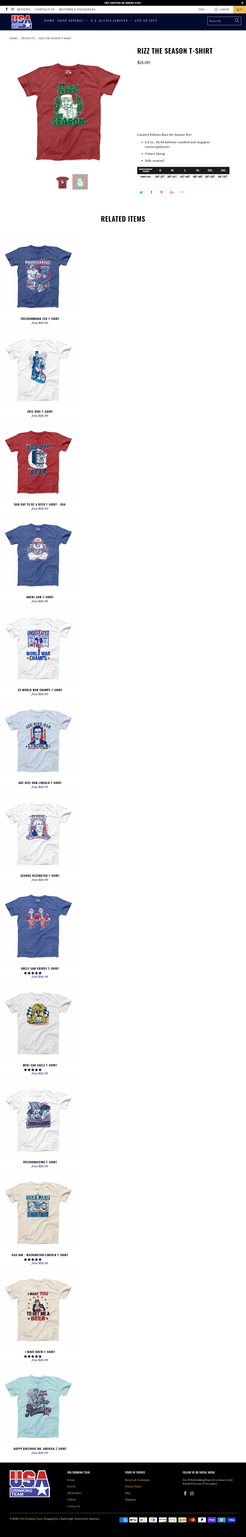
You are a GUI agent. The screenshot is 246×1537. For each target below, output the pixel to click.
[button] (33, 973)
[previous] (16, 109)
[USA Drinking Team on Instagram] (12, 9)
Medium (189, 88)
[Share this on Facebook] (151, 192)
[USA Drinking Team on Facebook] (6, 9)
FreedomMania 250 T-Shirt (40, 273)
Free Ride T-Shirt (40, 366)
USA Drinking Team (31, 1518)
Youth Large (150, 88)
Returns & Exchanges (77, 9)
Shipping (130, 1499)
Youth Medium (179, 79)
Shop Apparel (71, 20)
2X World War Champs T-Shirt (40, 644)
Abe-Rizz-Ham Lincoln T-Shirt (40, 737)
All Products (74, 1493)
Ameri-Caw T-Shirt (40, 551)
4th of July (146, 20)
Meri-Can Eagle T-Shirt (40, 1019)
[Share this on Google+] (172, 192)
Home (49, 20)
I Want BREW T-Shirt (40, 1306)
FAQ (127, 1493)
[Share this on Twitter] (141, 192)
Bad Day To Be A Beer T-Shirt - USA (40, 459)
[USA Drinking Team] (21, 21)
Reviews (24, 9)
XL (157, 98)
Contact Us (45, 9)
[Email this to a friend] (182, 192)
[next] (127, 109)
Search (71, 1486)
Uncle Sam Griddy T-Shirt (40, 923)
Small (171, 88)
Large (144, 98)
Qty (140, 109)
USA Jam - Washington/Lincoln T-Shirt (40, 1209)
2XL (168, 98)
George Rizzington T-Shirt (40, 830)
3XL (179, 98)
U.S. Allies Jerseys (110, 20)
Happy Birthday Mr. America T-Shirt (40, 1403)
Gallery (71, 1499)
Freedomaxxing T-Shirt (40, 1116)
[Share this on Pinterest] (162, 192)
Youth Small (150, 79)
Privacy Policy (133, 1486)
